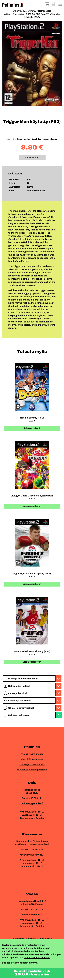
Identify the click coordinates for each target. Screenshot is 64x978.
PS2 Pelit (40, 14)
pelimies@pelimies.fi (32, 803)
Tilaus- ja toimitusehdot (32, 764)
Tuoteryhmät (29, 11)
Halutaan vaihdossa (18, 715)
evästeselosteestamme (24, 963)
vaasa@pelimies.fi (32, 915)
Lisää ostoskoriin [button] (32, 428)
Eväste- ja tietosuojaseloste (32, 770)
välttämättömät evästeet (37, 957)
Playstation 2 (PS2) (23, 14)
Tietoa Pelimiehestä (32, 754)
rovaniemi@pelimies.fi (32, 855)
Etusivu (17, 11)
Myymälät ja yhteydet (32, 759)
